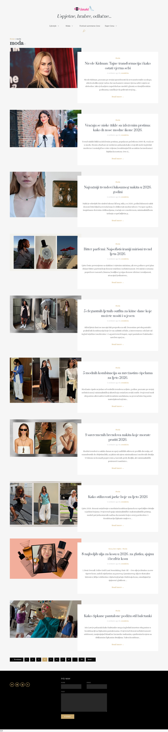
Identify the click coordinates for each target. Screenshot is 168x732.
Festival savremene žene (90, 26)
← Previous (16, 659)
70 (82, 659)
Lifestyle (52, 26)
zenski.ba (125, 73)
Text (63, 692)
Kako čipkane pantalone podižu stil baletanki (118, 616)
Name (63, 682)
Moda (68, 26)
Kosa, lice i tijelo (115, 549)
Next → (91, 659)
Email (89, 682)
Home (12, 39)
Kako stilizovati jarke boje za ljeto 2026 (118, 497)
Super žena (109, 26)
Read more (118, 97)
